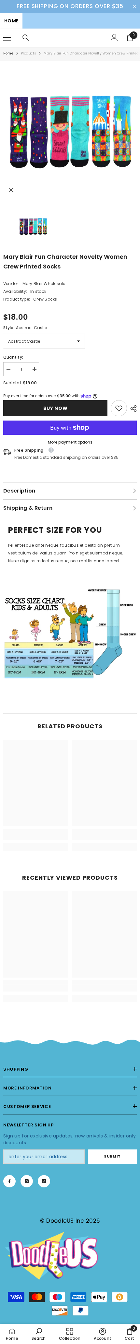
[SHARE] (132, 408)
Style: (25, 327)
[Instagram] (27, 1181)
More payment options (70, 442)
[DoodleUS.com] (70, 633)
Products (28, 53)
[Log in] (114, 37)
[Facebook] (9, 1181)
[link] (119, 408)
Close (134, 6)
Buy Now (55, 408)
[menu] (7, 38)
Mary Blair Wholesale (43, 283)
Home (8, 53)
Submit (112, 1156)
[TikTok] (44, 1181)
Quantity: (13, 357)
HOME (11, 21)
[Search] (26, 38)
